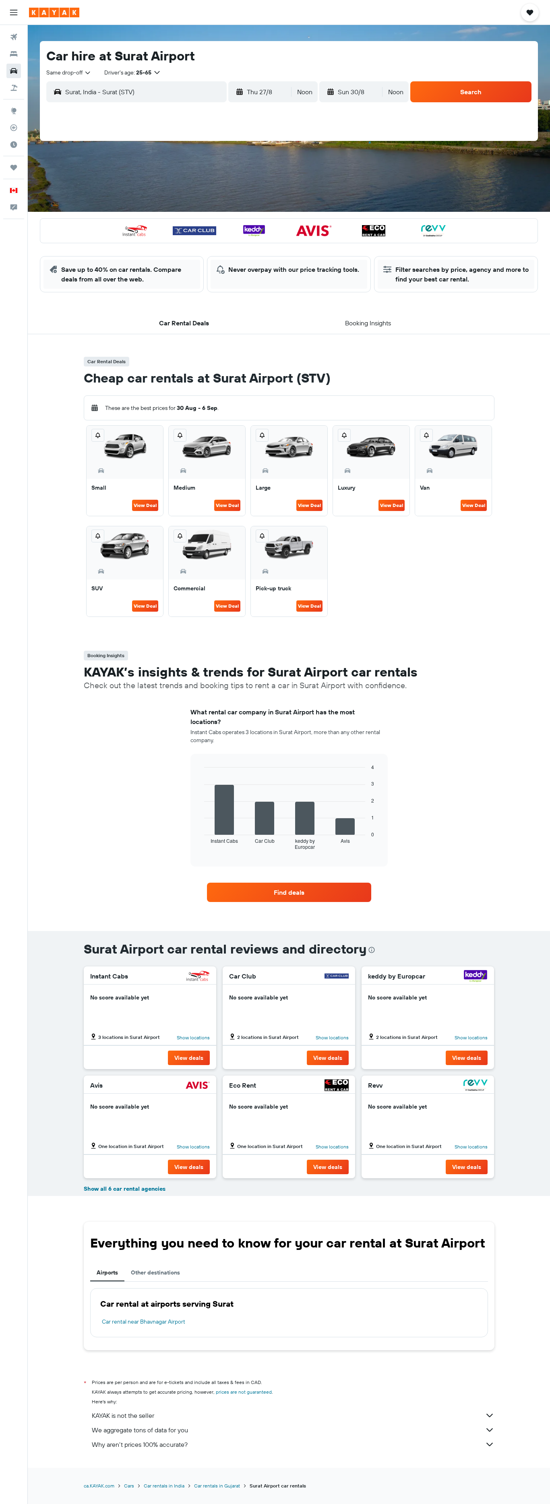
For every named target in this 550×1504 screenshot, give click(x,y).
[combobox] (68, 72)
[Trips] (13, 167)
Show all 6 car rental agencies (124, 1188)
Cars (129, 1486)
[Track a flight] (13, 128)
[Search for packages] (13, 88)
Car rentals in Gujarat (217, 1486)
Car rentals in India (164, 1486)
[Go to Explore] (13, 111)
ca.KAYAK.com (99, 1486)
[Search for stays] (13, 54)
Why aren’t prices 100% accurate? (140, 1444)
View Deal (145, 505)
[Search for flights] (13, 37)
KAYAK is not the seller (123, 1415)
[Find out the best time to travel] (13, 145)
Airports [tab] (107, 1272)
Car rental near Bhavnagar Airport (143, 1321)
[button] (14, 12)
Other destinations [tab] (155, 1272)
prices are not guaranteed (244, 1392)
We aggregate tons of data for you (140, 1430)
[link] (289, 892)
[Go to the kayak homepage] (54, 12)
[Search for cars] (13, 71)
